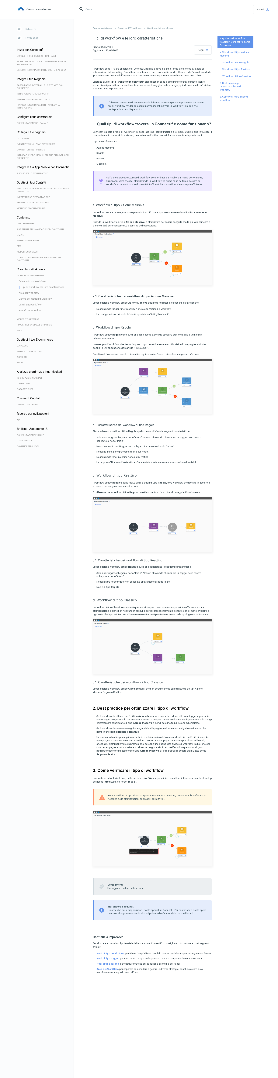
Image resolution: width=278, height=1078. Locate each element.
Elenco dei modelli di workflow (35, 298)
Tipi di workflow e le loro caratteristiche (42, 287)
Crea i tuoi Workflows (129, 28)
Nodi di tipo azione (107, 963)
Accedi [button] (261, 9)
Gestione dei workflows (160, 28)
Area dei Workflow (29, 292)
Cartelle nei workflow (30, 304)
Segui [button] (201, 50)
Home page (32, 37)
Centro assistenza (102, 28)
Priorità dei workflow (30, 310)
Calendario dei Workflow (32, 281)
